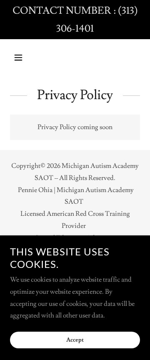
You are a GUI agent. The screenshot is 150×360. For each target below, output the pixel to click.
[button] (20, 57)
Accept (75, 340)
